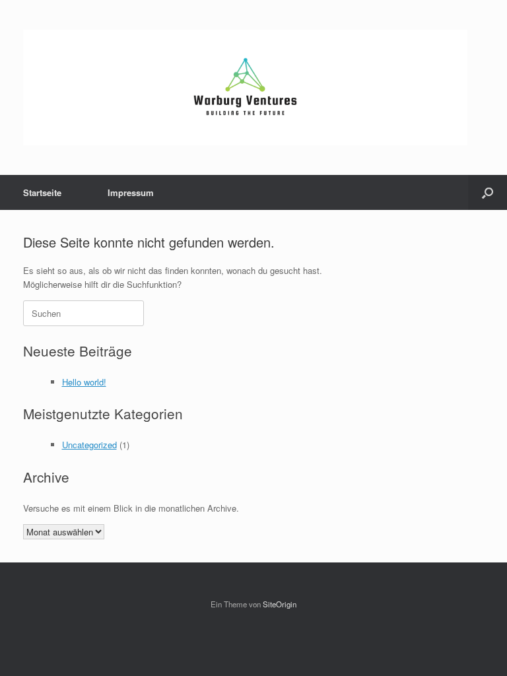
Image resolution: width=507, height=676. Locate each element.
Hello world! (84, 382)
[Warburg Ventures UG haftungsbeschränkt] (245, 87)
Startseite (42, 192)
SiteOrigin (279, 604)
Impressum (131, 192)
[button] (487, 192)
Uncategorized (89, 444)
